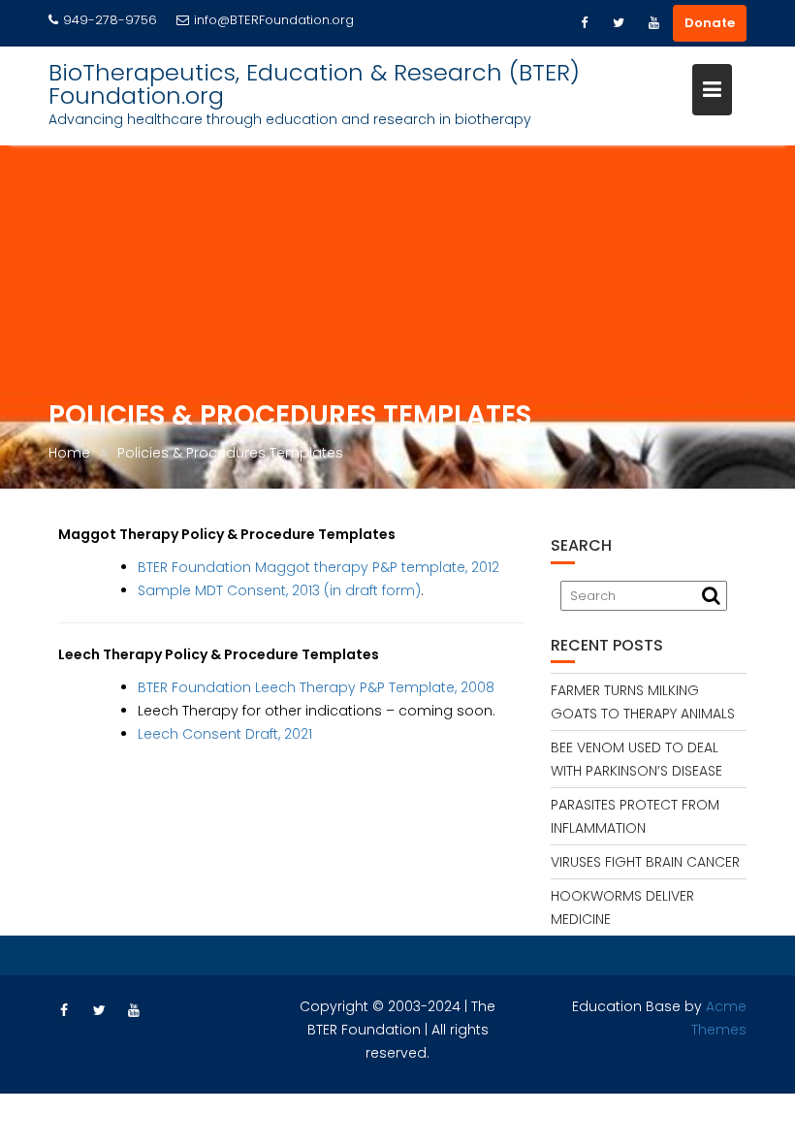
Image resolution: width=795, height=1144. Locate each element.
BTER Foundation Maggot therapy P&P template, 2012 (318, 567)
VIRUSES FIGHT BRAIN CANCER (645, 862)
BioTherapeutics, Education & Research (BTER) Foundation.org (314, 83)
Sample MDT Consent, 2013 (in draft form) (279, 590)
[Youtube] (653, 23)
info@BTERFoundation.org (274, 20)
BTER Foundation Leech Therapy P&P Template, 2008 (316, 687)
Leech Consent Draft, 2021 (225, 734)
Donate (709, 23)
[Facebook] (583, 23)
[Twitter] (618, 23)
